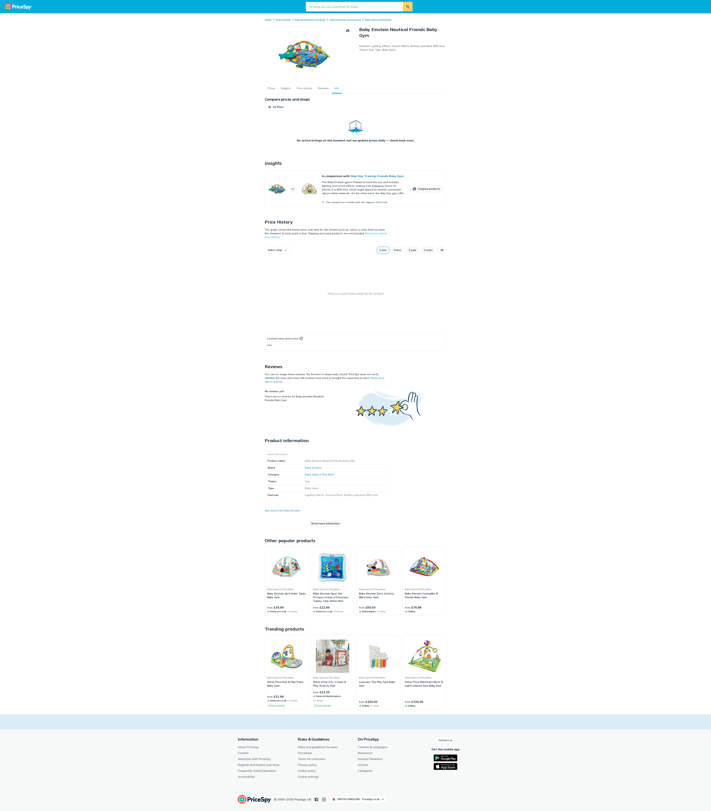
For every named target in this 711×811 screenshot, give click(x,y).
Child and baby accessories (345, 19)
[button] (276, 107)
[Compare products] (348, 31)
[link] (355, 189)
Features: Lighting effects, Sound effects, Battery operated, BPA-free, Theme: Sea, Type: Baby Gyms (402, 47)
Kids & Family (283, 19)
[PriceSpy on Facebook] (316, 799)
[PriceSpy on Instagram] (324, 799)
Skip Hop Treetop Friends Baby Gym (377, 176)
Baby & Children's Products (310, 19)
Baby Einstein (313, 467)
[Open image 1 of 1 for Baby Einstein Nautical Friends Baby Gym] (304, 54)
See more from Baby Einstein (282, 510)
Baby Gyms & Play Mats (378, 19)
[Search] (408, 6)
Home (268, 19)
